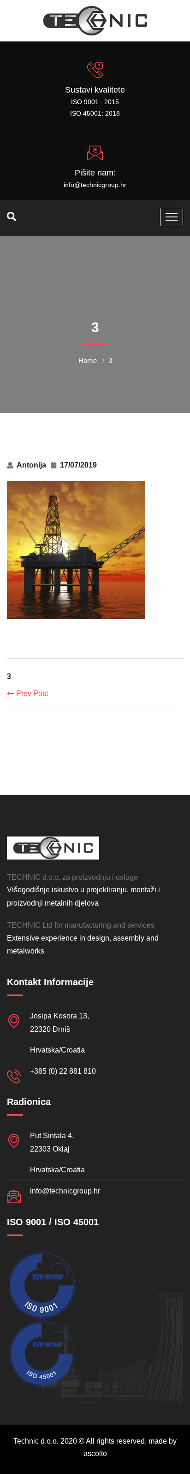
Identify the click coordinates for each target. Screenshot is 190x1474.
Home (87, 360)
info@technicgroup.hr (95, 184)
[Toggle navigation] (171, 217)
